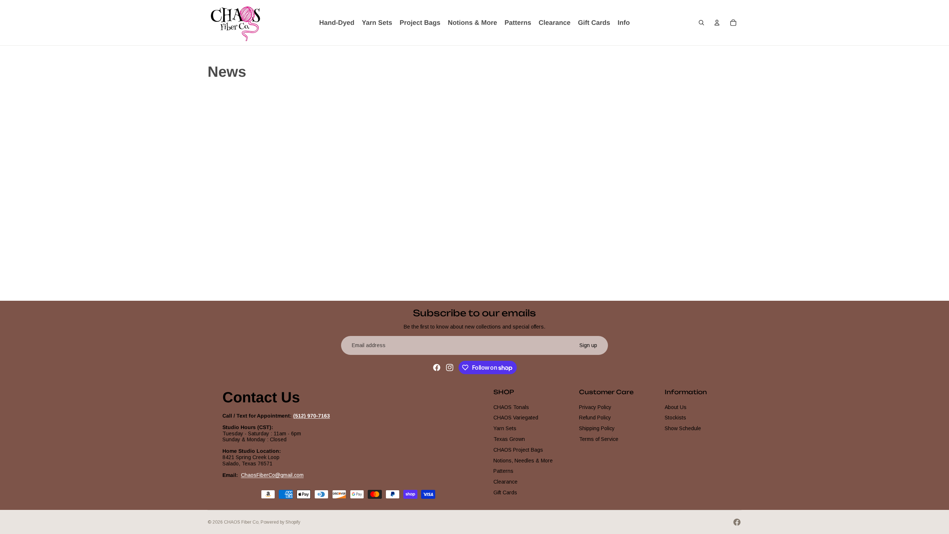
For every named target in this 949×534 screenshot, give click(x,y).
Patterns (503, 471)
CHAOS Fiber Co (241, 522)
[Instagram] (449, 367)
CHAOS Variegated (515, 418)
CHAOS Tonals (511, 407)
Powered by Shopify (280, 522)
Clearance (505, 482)
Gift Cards (505, 492)
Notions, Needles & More (523, 460)
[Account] (717, 22)
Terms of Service (598, 439)
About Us (676, 407)
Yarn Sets (504, 428)
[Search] (701, 22)
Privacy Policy (595, 407)
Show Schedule (683, 428)
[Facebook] (436, 367)
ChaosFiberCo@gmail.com (272, 475)
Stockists (675, 418)
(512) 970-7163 (311, 416)
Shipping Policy (597, 428)
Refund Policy (595, 418)
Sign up (588, 345)
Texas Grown (509, 439)
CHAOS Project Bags (518, 449)
